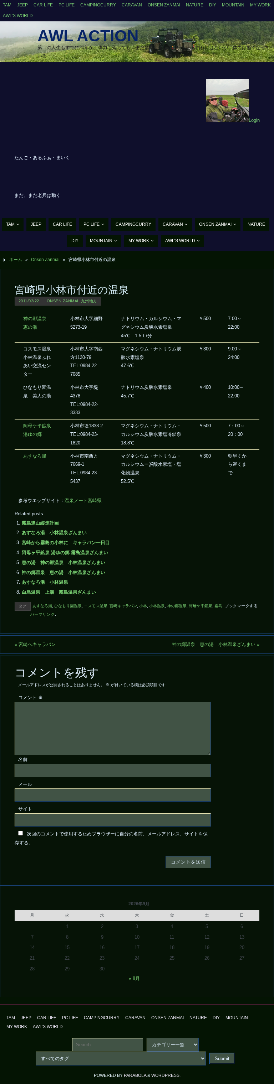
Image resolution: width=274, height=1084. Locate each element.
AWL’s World (18, 15)
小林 (143, 606)
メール (25, 784)
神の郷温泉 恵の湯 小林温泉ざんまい (63, 572)
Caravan (132, 4)
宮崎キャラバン (123, 606)
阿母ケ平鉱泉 (200, 606)
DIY (212, 4)
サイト (25, 809)
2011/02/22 (29, 301)
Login (254, 120)
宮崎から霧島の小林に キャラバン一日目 (66, 542)
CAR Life (43, 4)
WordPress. (166, 1075)
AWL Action (88, 36)
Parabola (135, 1075)
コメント (30, 697)
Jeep (22, 4)
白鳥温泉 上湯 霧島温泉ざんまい (59, 592)
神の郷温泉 (177, 606)
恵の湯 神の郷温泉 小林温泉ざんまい (63, 562)
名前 (22, 759)
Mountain (233, 4)
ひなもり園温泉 (68, 606)
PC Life (67, 4)
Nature (194, 4)
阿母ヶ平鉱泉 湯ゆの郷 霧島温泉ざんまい (65, 552)
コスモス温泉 (95, 606)
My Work (260, 4)
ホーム (15, 259)
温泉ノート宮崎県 (83, 500)
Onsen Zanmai (164, 4)
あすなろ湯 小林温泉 (45, 582)
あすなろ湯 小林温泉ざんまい (54, 532)
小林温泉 (157, 606)
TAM (7, 4)
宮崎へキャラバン (35, 644)
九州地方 (89, 301)
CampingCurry (98, 4)
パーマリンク (42, 614)
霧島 (218, 606)
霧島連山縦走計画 (40, 523)
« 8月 (134, 978)
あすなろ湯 (34, 456)
